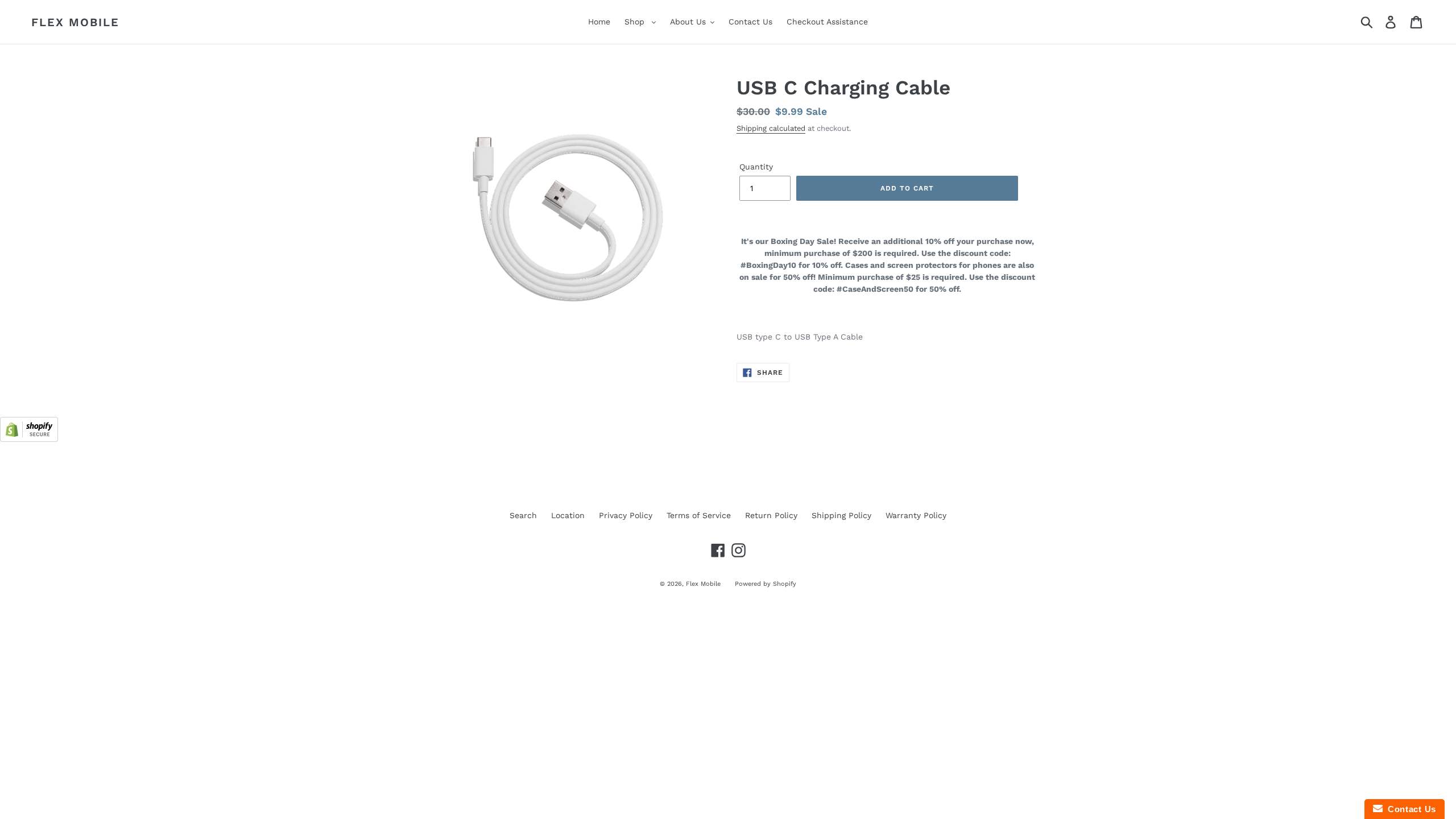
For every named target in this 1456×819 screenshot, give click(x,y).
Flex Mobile (75, 22)
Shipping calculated (771, 128)
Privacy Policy (625, 515)
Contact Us (1409, 809)
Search (523, 515)
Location (568, 515)
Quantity (756, 166)
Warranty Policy (916, 515)
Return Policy (771, 515)
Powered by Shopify (765, 584)
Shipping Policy (841, 515)
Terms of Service (699, 515)
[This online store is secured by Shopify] (29, 439)
